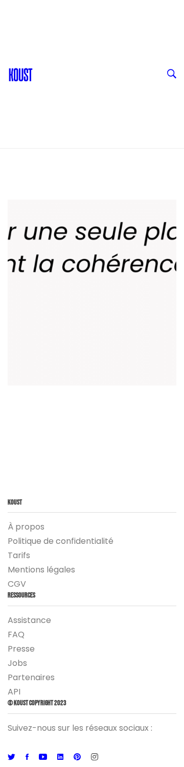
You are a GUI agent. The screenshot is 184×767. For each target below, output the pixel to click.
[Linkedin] (60, 757)
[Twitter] (11, 757)
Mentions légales (41, 570)
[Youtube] (43, 757)
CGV (17, 584)
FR (42, 10)
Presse (21, 649)
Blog (47, 51)
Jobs (17, 663)
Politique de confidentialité (60, 541)
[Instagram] (94, 757)
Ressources (61, 71)
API (14, 692)
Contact (54, 31)
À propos (26, 527)
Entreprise (59, 92)
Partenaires (31, 677)
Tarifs (19, 555)
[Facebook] (27, 757)
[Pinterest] (77, 757)
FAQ (16, 634)
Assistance (29, 620)
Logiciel (53, 112)
